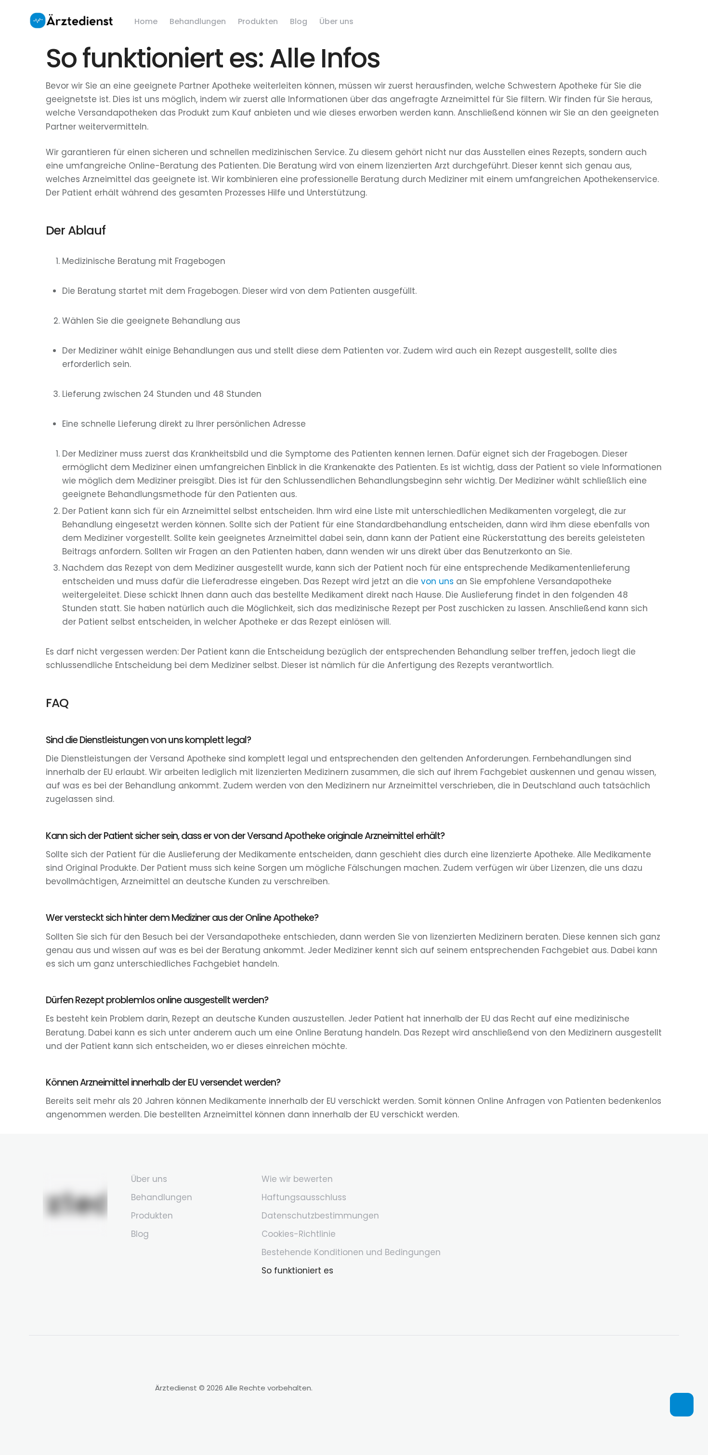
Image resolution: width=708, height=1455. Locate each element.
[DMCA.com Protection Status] (87, 1419)
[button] (682, 1404)
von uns (437, 581)
